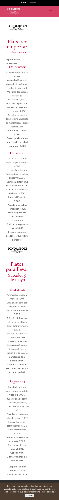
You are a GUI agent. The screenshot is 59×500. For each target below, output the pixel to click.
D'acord (29, 495)
